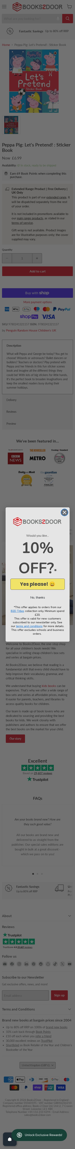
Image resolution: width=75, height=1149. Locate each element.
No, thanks (37, 597)
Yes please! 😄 (37, 584)
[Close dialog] (64, 512)
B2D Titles (17, 611)
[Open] (10, 1139)
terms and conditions (29, 626)
